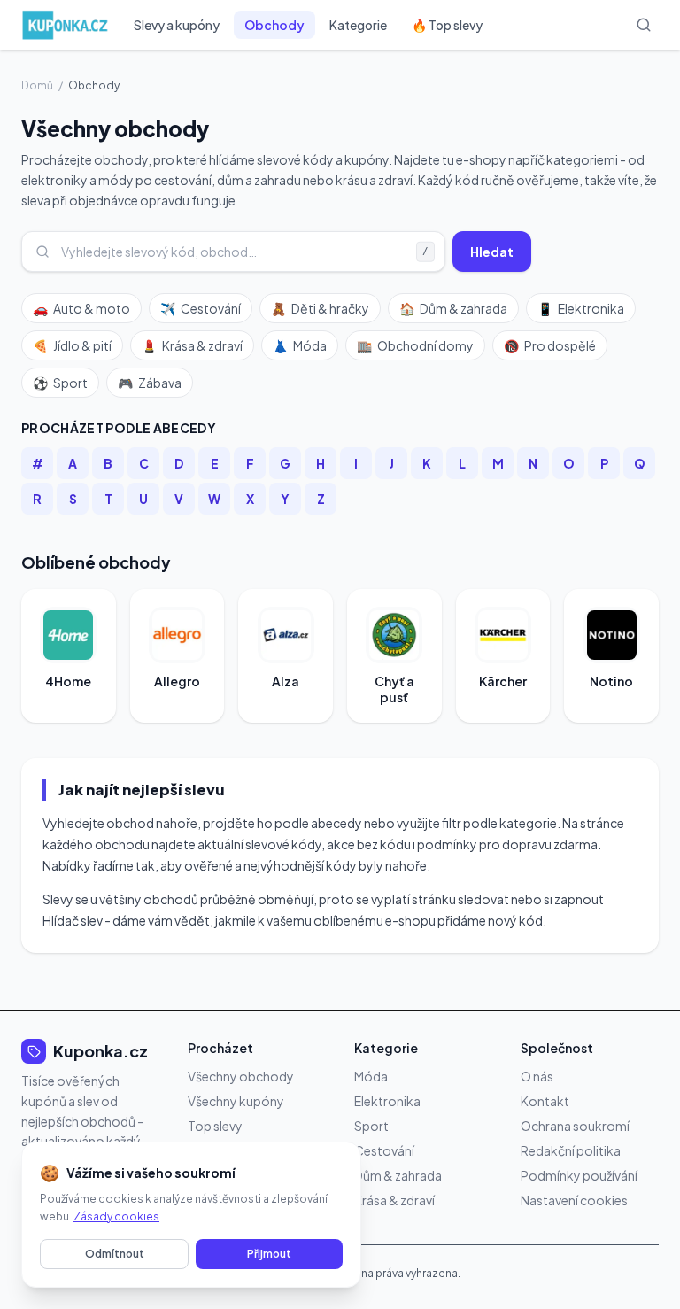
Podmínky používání (579, 1175)
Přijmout (269, 1253)
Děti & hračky (320, 308)
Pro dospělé (550, 345)
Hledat (492, 251)
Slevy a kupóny (177, 25)
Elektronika (580, 308)
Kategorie (358, 25)
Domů (37, 85)
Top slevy (215, 1126)
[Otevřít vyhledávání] (644, 25)
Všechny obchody (241, 1076)
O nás (537, 1076)
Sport (60, 383)
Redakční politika (571, 1150)
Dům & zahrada (453, 308)
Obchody (274, 25)
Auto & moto (81, 308)
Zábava (150, 383)
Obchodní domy (415, 345)
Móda (300, 345)
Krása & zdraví (192, 345)
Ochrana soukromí (575, 1126)
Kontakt (545, 1101)
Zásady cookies (116, 1216)
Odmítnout (114, 1253)
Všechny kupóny (236, 1101)
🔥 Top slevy (447, 25)
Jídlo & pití (72, 345)
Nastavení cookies (574, 1200)
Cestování (200, 308)
